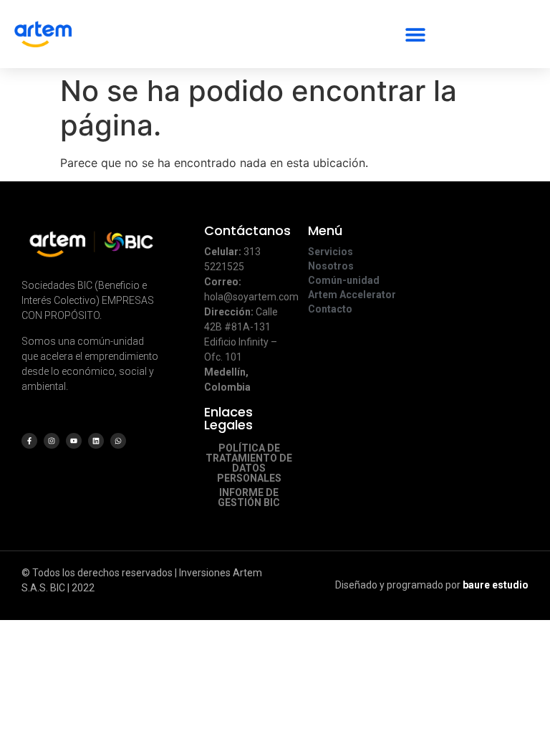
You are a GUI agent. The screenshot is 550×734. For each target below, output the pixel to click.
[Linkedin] (96, 441)
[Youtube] (74, 441)
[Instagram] (51, 441)
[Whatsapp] (118, 441)
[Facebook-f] (29, 441)
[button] (415, 34)
